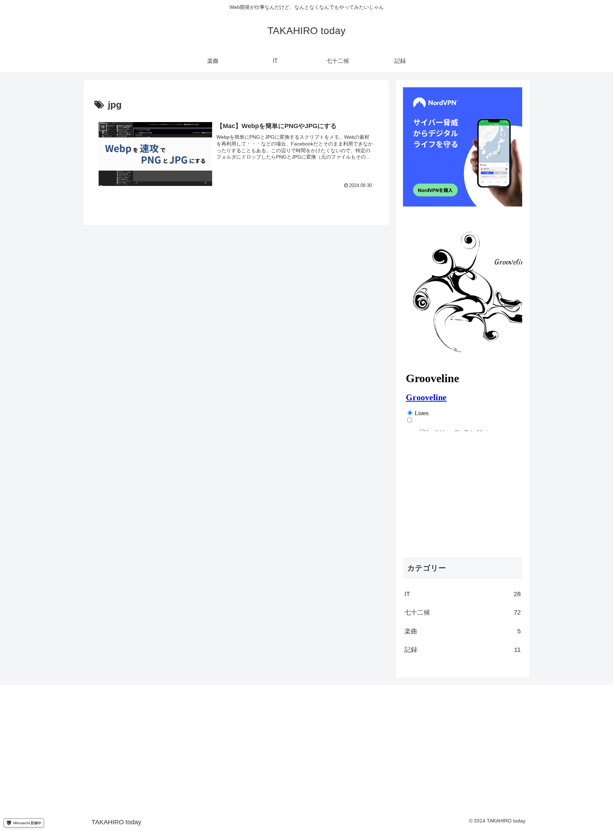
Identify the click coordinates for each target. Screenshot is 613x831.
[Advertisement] (462, 496)
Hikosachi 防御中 (27, 823)
